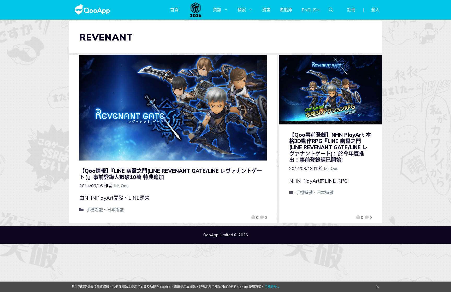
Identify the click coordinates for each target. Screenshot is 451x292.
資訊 (217, 9)
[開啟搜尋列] (331, 9)
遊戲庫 (286, 9)
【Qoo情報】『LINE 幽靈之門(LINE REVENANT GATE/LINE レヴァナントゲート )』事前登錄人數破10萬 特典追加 (170, 174)
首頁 (174, 9)
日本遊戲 (115, 209)
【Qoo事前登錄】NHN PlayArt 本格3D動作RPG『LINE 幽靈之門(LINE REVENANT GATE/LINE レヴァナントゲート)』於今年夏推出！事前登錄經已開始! (330, 147)
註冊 (351, 9)
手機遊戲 (94, 209)
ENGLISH (310, 9)
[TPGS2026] (195, 9)
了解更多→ (272, 287)
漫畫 (266, 9)
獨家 (242, 9)
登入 (375, 9)
